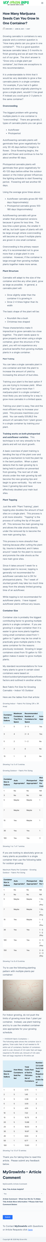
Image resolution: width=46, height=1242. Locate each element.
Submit (7, 1217)
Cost (28, 29)
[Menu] (42, 3)
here (30, 1229)
